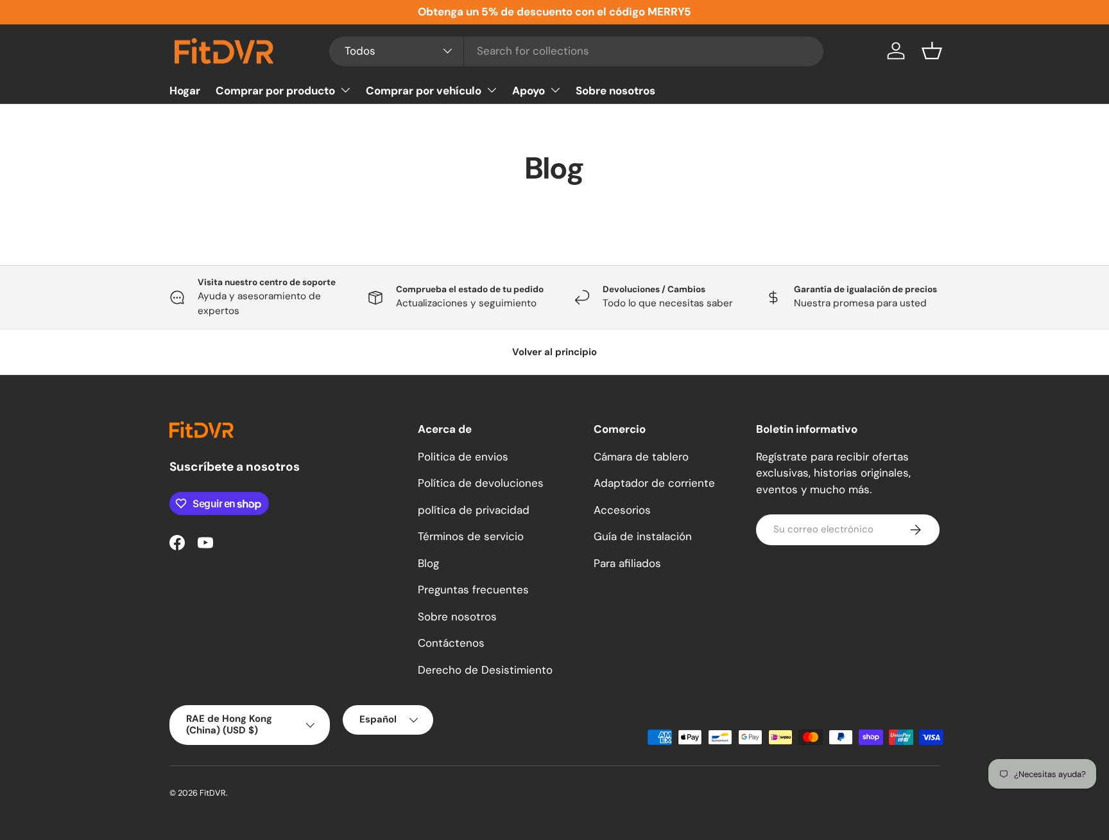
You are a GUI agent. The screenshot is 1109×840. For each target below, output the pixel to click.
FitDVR (213, 792)
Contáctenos (451, 643)
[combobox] (576, 51)
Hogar (184, 90)
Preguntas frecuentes (473, 589)
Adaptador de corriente (654, 483)
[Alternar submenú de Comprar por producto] (345, 90)
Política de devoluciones (481, 483)
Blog (428, 563)
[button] (932, 51)
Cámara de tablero (641, 457)
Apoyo (528, 90)
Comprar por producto (275, 90)
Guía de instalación (643, 536)
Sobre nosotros (615, 90)
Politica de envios (463, 457)
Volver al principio (554, 352)
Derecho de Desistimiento (485, 670)
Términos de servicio (471, 536)
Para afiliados (627, 563)
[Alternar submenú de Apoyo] (555, 90)
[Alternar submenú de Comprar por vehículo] (491, 90)
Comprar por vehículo (423, 90)
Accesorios (622, 510)
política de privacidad (473, 510)
